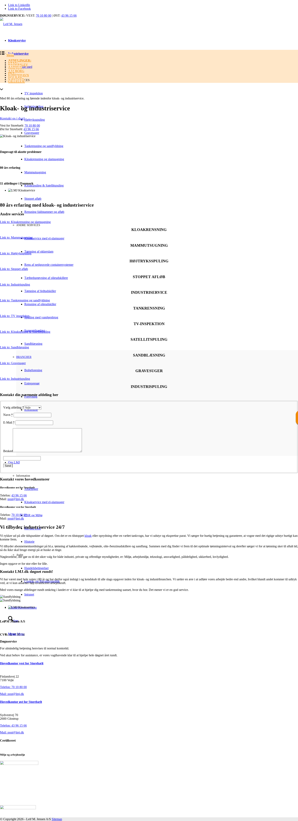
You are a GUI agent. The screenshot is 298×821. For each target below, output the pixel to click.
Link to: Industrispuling (15, 284)
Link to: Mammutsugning (16, 237)
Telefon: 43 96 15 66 (13, 725)
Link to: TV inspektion (14, 316)
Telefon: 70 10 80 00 (13, 687)
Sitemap (57, 819)
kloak (88, 535)
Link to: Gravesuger (13, 363)
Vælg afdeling (13, 407)
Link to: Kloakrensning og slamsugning (25, 222)
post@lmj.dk (16, 499)
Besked (8, 451)
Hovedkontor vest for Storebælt (21, 663)
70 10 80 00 (43, 15)
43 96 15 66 (69, 15)
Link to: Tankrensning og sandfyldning (25, 300)
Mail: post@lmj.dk (12, 694)
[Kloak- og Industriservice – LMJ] (11, 24)
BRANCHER (23, 357)
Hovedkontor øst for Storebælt (21, 702)
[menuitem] (153, 61)
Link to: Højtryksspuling (15, 253)
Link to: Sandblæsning (14, 347)
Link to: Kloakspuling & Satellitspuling (25, 331)
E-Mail (9, 422)
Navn (8, 414)
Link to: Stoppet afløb (14, 269)
